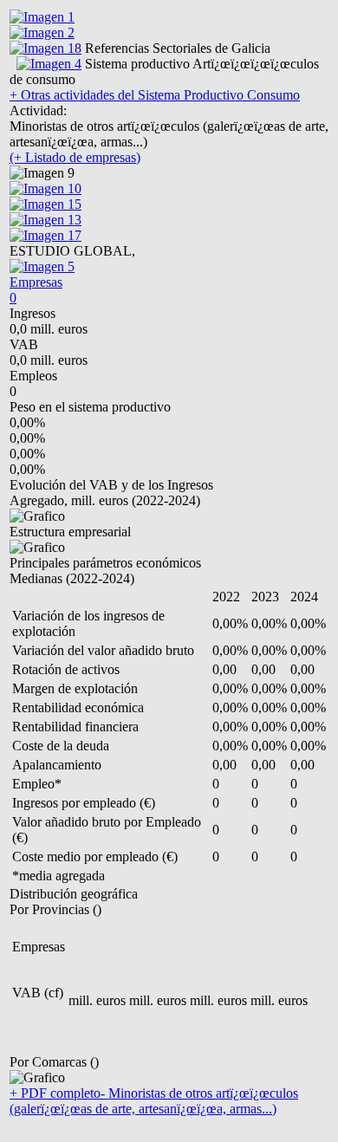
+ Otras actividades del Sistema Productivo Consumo (155, 95)
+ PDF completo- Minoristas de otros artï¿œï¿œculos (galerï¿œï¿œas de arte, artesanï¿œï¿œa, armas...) (154, 1101)
